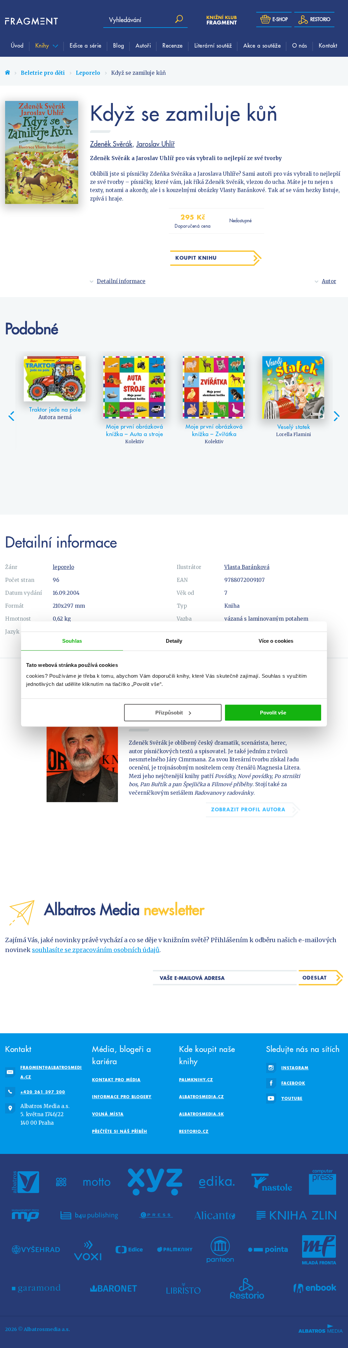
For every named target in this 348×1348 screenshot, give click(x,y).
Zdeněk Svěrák (111, 144)
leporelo (63, 567)
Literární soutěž (213, 45)
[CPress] (156, 1215)
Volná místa (108, 1114)
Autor (329, 281)
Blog (118, 45)
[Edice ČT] (129, 1249)
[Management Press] (25, 1215)
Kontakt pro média (116, 1080)
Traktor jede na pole (55, 409)
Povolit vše (273, 712)
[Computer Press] (322, 1182)
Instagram (295, 1068)
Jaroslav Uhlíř (155, 144)
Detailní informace (121, 281)
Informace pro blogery (122, 1097)
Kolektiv (134, 442)
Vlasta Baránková (246, 567)
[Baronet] (113, 1288)
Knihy (43, 45)
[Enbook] (315, 1288)
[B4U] (89, 1215)
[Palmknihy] (174, 1249)
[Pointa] (268, 1249)
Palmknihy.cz (196, 1080)
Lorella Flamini (293, 434)
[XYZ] (155, 1182)
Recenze (172, 45)
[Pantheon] (220, 1249)
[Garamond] (36, 1288)
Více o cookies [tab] (276, 641)
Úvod (17, 45)
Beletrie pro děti (43, 73)
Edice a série (86, 45)
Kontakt (328, 45)
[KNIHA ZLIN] (296, 1215)
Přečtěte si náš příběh (119, 1131)
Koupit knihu (196, 257)
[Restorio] (247, 1288)
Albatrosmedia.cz (201, 1097)
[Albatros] (25, 1182)
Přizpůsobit (169, 712)
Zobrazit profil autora (248, 809)
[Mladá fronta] (319, 1249)
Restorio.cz (194, 1131)
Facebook (293, 1083)
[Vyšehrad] (36, 1249)
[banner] (25, 21)
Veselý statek (293, 427)
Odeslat (314, 977)
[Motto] (96, 1182)
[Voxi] (87, 1249)
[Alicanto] (215, 1215)
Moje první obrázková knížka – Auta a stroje (134, 430)
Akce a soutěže (262, 45)
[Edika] (216, 1182)
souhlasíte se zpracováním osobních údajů (95, 950)
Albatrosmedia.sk (201, 1114)
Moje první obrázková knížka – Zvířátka (214, 430)
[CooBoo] (61, 1182)
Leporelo (88, 73)
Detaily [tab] (174, 641)
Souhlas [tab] (72, 641)
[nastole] (272, 1182)
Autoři (143, 45)
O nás (299, 45)
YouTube (291, 1098)
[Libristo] (183, 1288)
